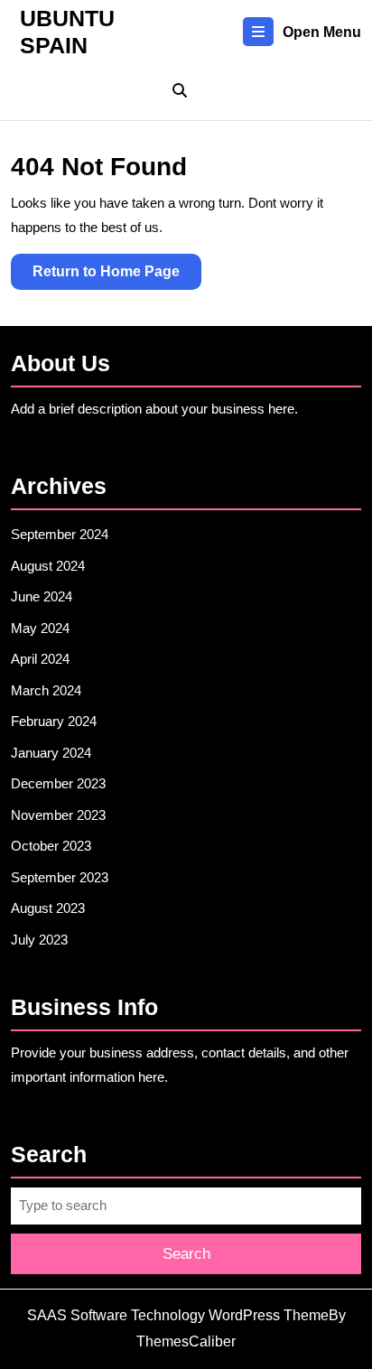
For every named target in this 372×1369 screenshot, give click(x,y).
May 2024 (40, 628)
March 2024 (46, 690)
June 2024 (41, 596)
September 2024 (59, 534)
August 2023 (48, 908)
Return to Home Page (117, 276)
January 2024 (51, 752)
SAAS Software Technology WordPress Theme (178, 1315)
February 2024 (54, 721)
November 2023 (58, 815)
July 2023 (39, 939)
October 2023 (51, 845)
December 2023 (58, 783)
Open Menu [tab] (322, 34)
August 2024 (48, 565)
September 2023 (59, 877)
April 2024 (40, 658)
